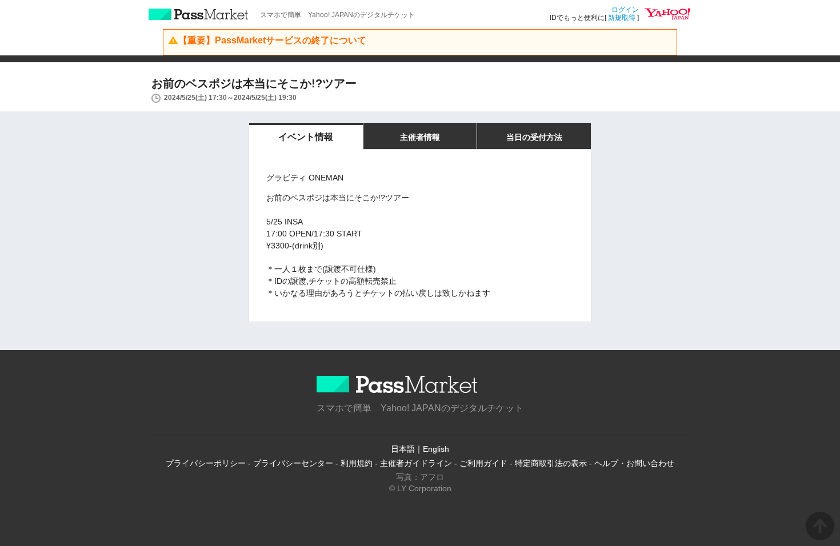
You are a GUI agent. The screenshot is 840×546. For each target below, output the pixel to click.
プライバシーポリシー (206, 463)
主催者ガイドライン (416, 463)
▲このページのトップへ (820, 526)
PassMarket (199, 14)
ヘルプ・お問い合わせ (634, 463)
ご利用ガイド (483, 463)
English (436, 448)
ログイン (625, 10)
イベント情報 (305, 137)
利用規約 (357, 463)
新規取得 (621, 18)
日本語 (403, 448)
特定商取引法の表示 (551, 463)
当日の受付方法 (534, 137)
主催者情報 (420, 137)
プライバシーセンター (293, 463)
